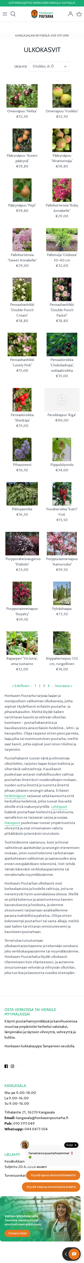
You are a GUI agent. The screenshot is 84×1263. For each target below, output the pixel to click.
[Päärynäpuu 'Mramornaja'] (62, 140)
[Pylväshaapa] (62, 593)
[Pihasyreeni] (22, 449)
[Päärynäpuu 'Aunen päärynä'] (22, 140)
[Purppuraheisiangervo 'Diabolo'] (22, 543)
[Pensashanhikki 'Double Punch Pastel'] (62, 289)
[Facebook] (6, 1066)
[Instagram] (12, 1066)
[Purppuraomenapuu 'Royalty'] (22, 593)
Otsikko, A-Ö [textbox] (43, 66)
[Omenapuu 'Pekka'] (22, 96)
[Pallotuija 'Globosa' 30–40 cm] (62, 240)
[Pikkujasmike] (22, 494)
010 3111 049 (24, 1123)
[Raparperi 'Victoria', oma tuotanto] (22, 643)
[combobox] (49, 66)
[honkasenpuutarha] (42, 14)
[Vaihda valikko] (5, 14)
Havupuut (12, 823)
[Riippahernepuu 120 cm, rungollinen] (62, 643)
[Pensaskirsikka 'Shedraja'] (22, 399)
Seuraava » (63, 686)
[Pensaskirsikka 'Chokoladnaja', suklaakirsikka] (62, 344)
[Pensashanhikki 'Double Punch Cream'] (22, 289)
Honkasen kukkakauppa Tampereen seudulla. (39, 1046)
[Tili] (69, 14)
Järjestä (21, 66)
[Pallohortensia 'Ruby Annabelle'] (62, 190)
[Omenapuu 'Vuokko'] (62, 96)
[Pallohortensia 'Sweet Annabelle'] (22, 240)
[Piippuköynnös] (62, 449)
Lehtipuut (59, 806)
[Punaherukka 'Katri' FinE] (62, 494)
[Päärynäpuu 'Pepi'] (22, 190)
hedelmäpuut (15, 796)
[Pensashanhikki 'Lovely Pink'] (22, 344)
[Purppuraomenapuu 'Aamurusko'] (62, 543)
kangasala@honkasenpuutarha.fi (42, 1118)
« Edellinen (20, 686)
